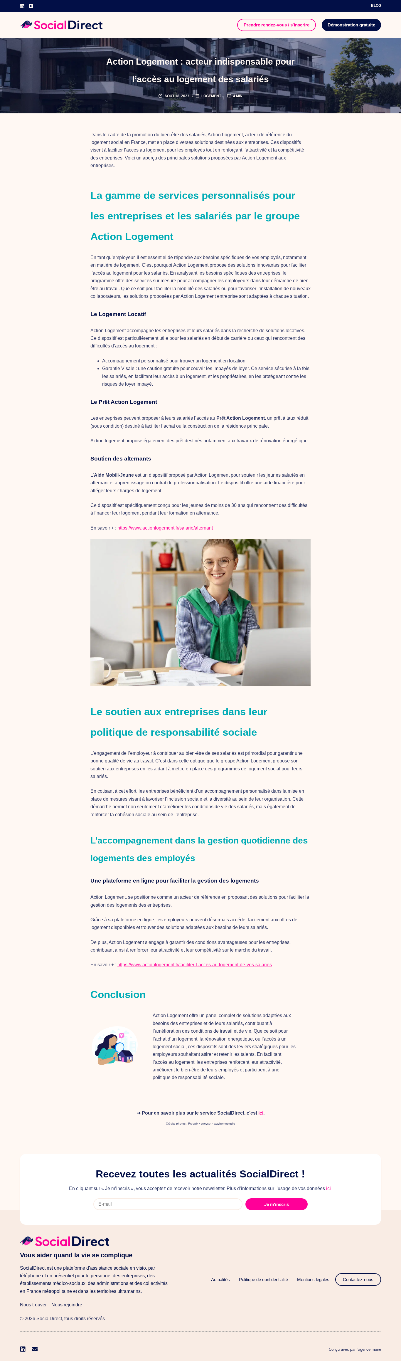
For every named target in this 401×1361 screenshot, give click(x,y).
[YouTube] (31, 6)
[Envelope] (35, 1349)
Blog (376, 6)
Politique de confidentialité (263, 1279)
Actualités (220, 1279)
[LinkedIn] (22, 6)
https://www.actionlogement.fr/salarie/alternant (165, 527)
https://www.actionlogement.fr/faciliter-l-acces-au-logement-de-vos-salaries (194, 964)
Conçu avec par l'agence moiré (355, 1349)
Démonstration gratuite (351, 24)
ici (260, 1112)
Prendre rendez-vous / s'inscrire (276, 24)
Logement (211, 96)
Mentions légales (313, 1279)
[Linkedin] (23, 1349)
